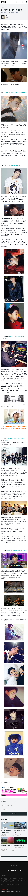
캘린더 (21, 2)
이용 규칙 (20, 892)
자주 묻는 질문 (13, 870)
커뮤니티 (17, 2)
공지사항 (7, 870)
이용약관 (3, 892)
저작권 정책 (8, 892)
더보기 (14, 854)
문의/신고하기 (19, 870)
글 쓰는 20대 (12, 2)
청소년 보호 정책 (14, 892)
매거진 (8, 2)
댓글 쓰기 (14, 813)
